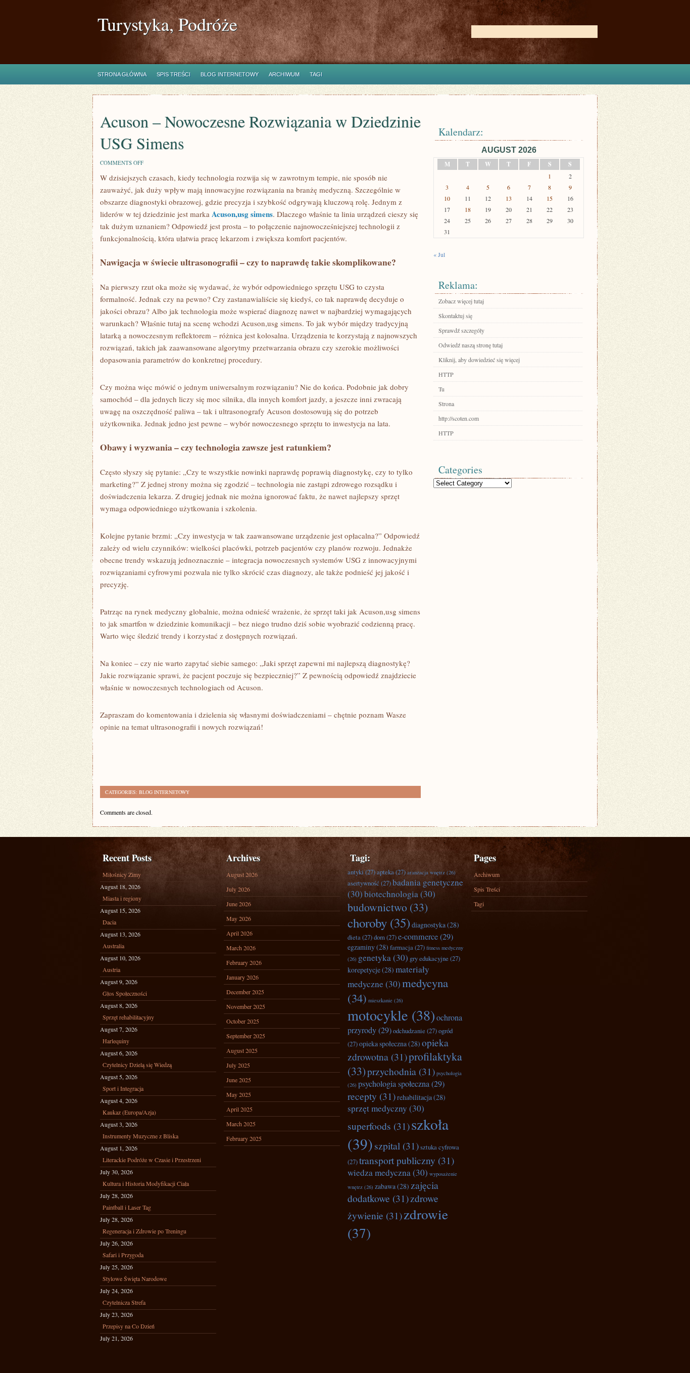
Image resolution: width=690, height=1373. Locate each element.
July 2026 (238, 889)
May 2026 (238, 918)
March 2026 (241, 948)
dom (385, 937)
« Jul (439, 254)
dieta (360, 937)
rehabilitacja (421, 1097)
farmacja (407, 947)
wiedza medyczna (388, 1172)
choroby (379, 922)
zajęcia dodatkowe (393, 1191)
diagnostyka (435, 924)
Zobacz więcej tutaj (461, 301)
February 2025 (244, 1138)
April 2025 (239, 1109)
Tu (441, 389)
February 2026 (244, 962)
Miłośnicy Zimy (122, 874)
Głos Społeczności (125, 993)
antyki (361, 871)
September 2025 (245, 1036)
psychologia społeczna (401, 1083)
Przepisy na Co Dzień (129, 1326)
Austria (111, 969)
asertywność (369, 883)
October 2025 (242, 1021)
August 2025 (242, 1050)
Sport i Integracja (123, 1088)
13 (509, 198)
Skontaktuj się (455, 316)
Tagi (316, 74)
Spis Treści (173, 74)
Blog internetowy (230, 74)
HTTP (446, 374)
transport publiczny (406, 1160)
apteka (391, 871)
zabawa (392, 1186)
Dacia (109, 922)
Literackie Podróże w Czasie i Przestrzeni (152, 1160)
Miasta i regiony (122, 898)
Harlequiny (116, 1041)
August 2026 (242, 874)
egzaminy (368, 947)
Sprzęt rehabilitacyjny (128, 1017)
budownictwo (388, 907)
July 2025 (238, 1065)
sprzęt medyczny (386, 1108)
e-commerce (425, 936)
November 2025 (245, 1006)
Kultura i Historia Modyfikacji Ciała (146, 1183)
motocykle (391, 1015)
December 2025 (245, 992)
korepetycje (371, 970)
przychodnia (401, 1071)
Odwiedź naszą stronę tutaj (470, 345)
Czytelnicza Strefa (124, 1302)
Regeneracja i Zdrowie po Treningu (144, 1231)
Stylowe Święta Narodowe (135, 1278)
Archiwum (284, 74)
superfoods (379, 1125)
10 (447, 198)
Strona (446, 404)
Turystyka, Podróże (167, 24)
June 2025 (238, 1080)
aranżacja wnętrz (431, 872)
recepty (372, 1095)
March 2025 (241, 1124)
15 (550, 198)
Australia (113, 946)
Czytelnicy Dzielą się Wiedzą (137, 1064)
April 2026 (239, 933)
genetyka (383, 957)
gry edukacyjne (435, 958)
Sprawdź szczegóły (461, 330)
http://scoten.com (458, 418)
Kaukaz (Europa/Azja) (129, 1112)
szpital (396, 1145)
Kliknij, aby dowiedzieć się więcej (479, 360)
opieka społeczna (389, 1043)
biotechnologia (399, 894)
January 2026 (242, 977)
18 (468, 209)
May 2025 (238, 1094)
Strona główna (121, 74)
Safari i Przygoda (123, 1255)
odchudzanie (415, 1030)
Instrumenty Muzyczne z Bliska (140, 1136)
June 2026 (238, 904)
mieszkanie (385, 1000)
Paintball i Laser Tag (127, 1207)
